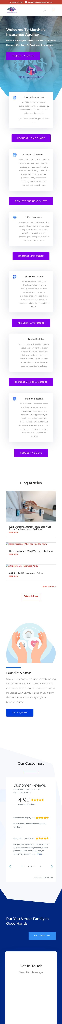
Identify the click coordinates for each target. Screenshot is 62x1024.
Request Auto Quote (31, 323)
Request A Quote (23, 55)
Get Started (42, 935)
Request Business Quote (31, 201)
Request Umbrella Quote (31, 382)
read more (13, 532)
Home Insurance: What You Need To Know (31, 551)
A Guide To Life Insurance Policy (26, 573)
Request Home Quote (31, 138)
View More (31, 596)
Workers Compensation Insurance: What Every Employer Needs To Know (30, 528)
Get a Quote (20, 712)
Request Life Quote (31, 256)
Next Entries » (49, 586)
